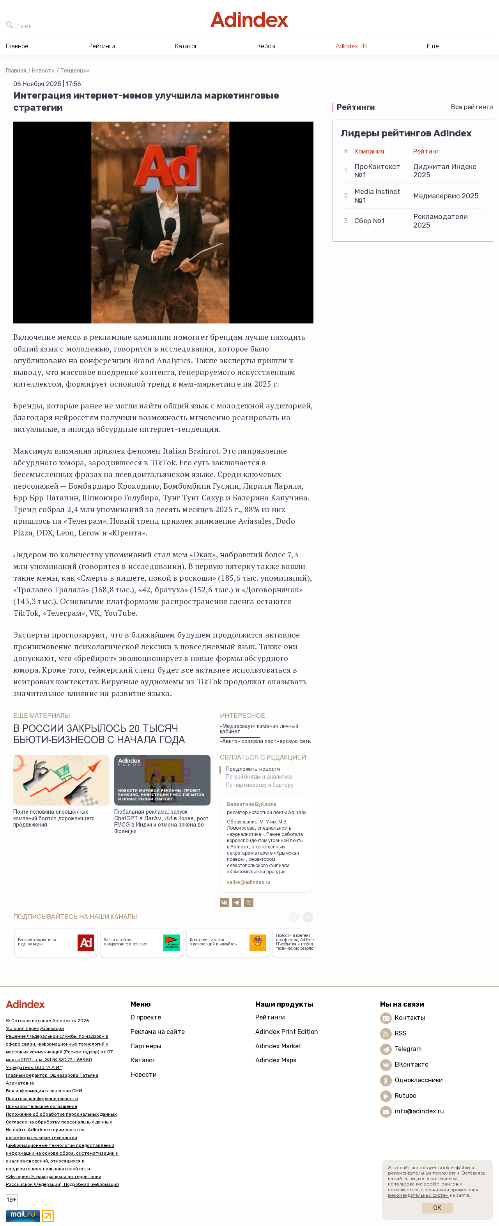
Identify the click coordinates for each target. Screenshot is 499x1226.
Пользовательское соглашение (41, 1106)
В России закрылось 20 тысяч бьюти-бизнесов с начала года (99, 735)
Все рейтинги (472, 107)
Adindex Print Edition (286, 1031)
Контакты (410, 1017)
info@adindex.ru (419, 1111)
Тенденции (75, 70)
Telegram (408, 1049)
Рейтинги (270, 1017)
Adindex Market (278, 1046)
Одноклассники (419, 1080)
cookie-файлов (441, 1184)
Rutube (405, 1095)
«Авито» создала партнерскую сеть (265, 742)
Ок (437, 1208)
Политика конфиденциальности (42, 1098)
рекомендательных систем (418, 1195)
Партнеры (146, 1046)
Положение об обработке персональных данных (61, 1114)
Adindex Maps (275, 1060)
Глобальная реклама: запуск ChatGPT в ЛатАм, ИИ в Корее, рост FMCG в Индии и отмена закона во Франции (161, 822)
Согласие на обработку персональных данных (59, 1122)
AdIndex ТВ (351, 46)
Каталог (143, 1060)
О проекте (146, 1017)
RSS (401, 1033)
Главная (16, 70)
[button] (308, 917)
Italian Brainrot (191, 450)
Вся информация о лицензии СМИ (44, 1091)
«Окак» (202, 554)
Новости (43, 70)
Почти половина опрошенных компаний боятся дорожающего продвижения (54, 819)
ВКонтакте (411, 1064)
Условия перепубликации (35, 1028)
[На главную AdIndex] (249, 19)
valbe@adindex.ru (249, 882)
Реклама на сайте (158, 1031)
